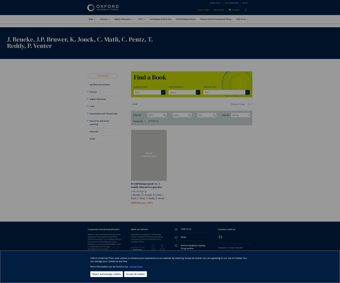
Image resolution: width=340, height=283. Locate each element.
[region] (170, 267)
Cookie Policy (136, 266)
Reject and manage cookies (106, 274)
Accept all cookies (135, 274)
